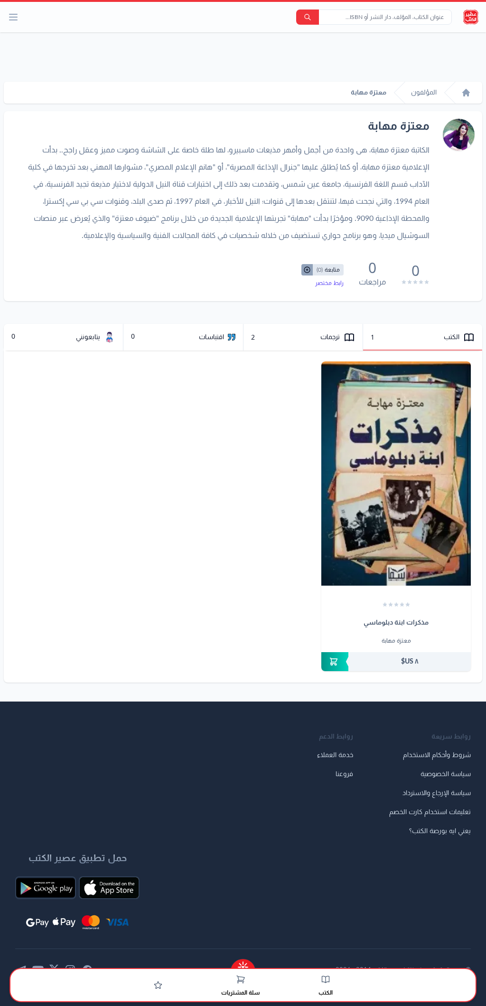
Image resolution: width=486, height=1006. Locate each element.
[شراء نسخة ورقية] (396, 661)
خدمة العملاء (335, 755)
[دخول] (158, 985)
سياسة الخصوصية (446, 774)
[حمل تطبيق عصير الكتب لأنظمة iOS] (109, 887)
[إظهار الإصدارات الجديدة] (243, 964)
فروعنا (344, 774)
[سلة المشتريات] (240, 979)
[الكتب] (325, 979)
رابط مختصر (329, 283)
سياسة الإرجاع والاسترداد (436, 793)
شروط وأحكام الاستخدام (437, 755)
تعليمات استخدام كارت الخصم (430, 812)
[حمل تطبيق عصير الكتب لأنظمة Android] (45, 887)
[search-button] (307, 17)
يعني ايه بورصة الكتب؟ (440, 831)
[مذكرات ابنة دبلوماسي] (396, 473)
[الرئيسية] (466, 92)
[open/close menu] (13, 17)
